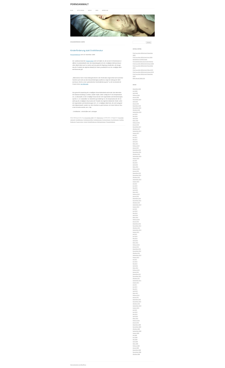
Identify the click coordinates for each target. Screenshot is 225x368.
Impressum (105, 10)
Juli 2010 (135, 310)
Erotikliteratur (79, 120)
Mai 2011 (135, 289)
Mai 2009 (135, 339)
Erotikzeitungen (98, 120)
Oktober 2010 (136, 303)
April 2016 (135, 165)
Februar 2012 (136, 270)
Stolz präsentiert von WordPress (78, 365)
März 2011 (135, 293)
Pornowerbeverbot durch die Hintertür (143, 61)
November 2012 (137, 251)
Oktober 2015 (136, 177)
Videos (90, 10)
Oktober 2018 (136, 110)
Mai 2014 (135, 213)
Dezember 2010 (137, 299)
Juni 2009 (135, 337)
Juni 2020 (135, 91)
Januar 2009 (136, 348)
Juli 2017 (135, 135)
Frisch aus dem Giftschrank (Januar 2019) (143, 72)
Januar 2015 (136, 196)
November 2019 (137, 99)
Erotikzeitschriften (88, 120)
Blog (71, 10)
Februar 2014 (136, 219)
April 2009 (135, 341)
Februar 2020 (136, 95)
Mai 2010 (135, 314)
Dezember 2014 (137, 198)
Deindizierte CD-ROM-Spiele (140, 59)
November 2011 (137, 276)
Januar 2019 (136, 103)
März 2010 (135, 318)
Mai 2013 (135, 238)
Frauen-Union (90, 61)
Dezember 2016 (137, 150)
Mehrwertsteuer (101, 122)
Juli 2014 (135, 209)
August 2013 (136, 232)
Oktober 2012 (136, 253)
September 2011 (137, 280)
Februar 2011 (136, 295)
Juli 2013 (135, 234)
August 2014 (136, 207)
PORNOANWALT (79, 4)
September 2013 (137, 230)
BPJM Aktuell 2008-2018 (139, 78)
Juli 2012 (135, 259)
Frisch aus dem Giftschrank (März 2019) (143, 70)
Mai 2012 (135, 263)
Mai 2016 (135, 162)
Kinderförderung (92, 122)
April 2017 (135, 141)
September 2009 (137, 331)
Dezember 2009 (137, 325)
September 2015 (137, 179)
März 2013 (135, 242)
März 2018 (135, 120)
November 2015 (137, 175)
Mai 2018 (135, 116)
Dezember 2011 (137, 274)
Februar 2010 (136, 320)
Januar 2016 (136, 171)
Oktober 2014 (136, 202)
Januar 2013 (136, 247)
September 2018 (137, 112)
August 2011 (136, 282)
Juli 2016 (135, 160)
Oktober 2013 (136, 228)
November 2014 (137, 200)
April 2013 (135, 240)
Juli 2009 (135, 335)
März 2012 (135, 268)
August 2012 (136, 257)
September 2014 (137, 205)
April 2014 (135, 215)
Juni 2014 (135, 211)
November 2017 (137, 127)
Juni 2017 (135, 137)
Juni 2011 (135, 287)
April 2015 (135, 190)
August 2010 (136, 308)
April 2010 (135, 316)
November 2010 (137, 301)
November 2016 (137, 152)
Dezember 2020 (137, 89)
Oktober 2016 (136, 154)
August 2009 (136, 333)
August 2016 (136, 158)
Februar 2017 (136, 146)
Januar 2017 (136, 148)
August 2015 (136, 181)
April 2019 (135, 101)
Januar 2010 (136, 322)
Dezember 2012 (137, 249)
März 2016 (135, 167)
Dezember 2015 (137, 173)
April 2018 (135, 118)
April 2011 (135, 291)
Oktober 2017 (136, 129)
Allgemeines (100, 118)
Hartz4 (85, 122)
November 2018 (137, 108)
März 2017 (135, 143)
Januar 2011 (136, 297)
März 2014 (135, 217)
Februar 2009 (136, 346)
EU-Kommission (106, 120)
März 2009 (135, 343)
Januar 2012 (136, 272)
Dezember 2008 (137, 350)
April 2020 (135, 93)
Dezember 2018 (137, 106)
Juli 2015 (135, 183)
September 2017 (137, 131)
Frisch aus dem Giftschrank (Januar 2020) (143, 63)
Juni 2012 (135, 261)
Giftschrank (80, 10)
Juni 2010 (135, 312)
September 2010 (137, 306)
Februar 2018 (136, 122)
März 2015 (135, 192)
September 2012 (137, 255)
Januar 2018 (136, 125)
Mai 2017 (135, 139)
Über (96, 10)
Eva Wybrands (84, 84)
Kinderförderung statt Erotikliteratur (86, 50)
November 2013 (137, 226)
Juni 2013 (135, 236)
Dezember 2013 (137, 223)
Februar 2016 (136, 169)
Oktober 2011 (136, 278)
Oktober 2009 (136, 329)
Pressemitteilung (75, 54)
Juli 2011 (135, 285)
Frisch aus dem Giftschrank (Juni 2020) (142, 57)
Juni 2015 (135, 186)
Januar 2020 (136, 97)
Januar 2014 (136, 221)
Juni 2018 (135, 114)
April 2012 (135, 266)
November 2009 (137, 327)
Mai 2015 (135, 188)
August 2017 (136, 133)
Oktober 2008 (136, 354)
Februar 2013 (136, 245)
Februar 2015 (136, 194)
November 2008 (137, 352)
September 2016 (137, 156)
